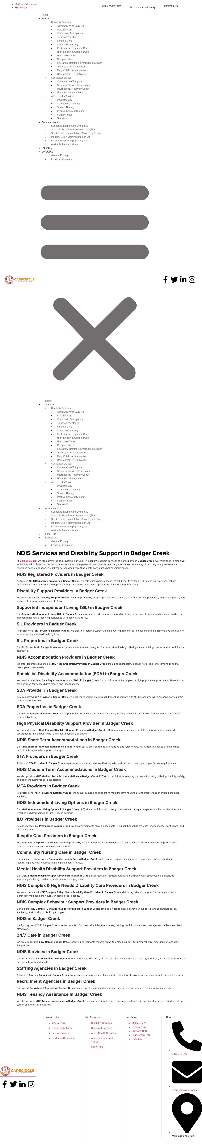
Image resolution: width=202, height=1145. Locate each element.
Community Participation (70, 33)
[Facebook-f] (165, 279)
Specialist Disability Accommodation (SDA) (73, 129)
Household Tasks (66, 55)
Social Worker (64, 114)
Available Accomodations (64, 144)
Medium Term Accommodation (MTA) (70, 137)
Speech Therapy (66, 107)
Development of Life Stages (72, 74)
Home (45, 15)
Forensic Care (64, 40)
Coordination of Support (70, 81)
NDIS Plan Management (70, 92)
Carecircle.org (28, 560)
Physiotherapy (64, 100)
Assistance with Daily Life (70, 26)
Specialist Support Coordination (74, 85)
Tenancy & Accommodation (71, 66)
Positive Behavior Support (70, 111)
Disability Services (61, 22)
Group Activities (65, 59)
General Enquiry (59, 155)
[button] (95, 280)
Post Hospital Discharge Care (72, 48)
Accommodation (50, 122)
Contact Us (47, 151)
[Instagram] (192, 279)
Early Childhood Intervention (72, 70)
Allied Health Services (63, 96)
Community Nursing (67, 44)
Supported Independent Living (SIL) (69, 126)
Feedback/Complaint (62, 159)
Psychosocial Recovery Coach (73, 89)
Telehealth (62, 118)
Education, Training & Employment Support (79, 63)
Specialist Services (61, 77)
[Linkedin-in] (183, 279)
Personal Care (64, 29)
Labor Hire (47, 148)
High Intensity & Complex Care (73, 52)
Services (46, 18)
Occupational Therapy (68, 103)
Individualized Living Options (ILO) (69, 140)
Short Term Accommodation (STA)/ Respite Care (76, 133)
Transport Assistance (68, 37)
